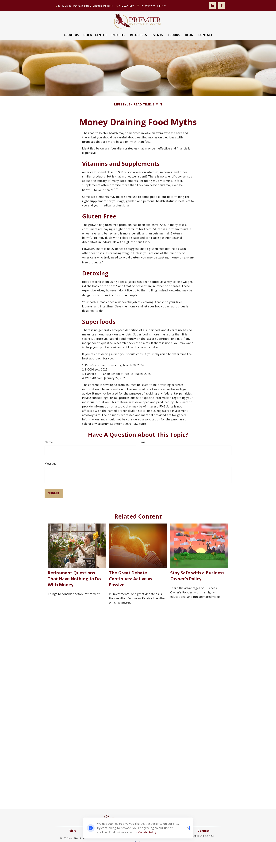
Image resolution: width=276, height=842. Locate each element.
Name (49, 442)
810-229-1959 (126, 5)
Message (51, 463)
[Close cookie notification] (188, 828)
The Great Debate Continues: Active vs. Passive (131, 579)
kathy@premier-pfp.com (153, 5)
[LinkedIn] (212, 5)
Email (143, 442)
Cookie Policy (147, 832)
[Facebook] (221, 5)
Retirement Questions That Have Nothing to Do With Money (74, 579)
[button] (71, 35)
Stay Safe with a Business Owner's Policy (197, 576)
